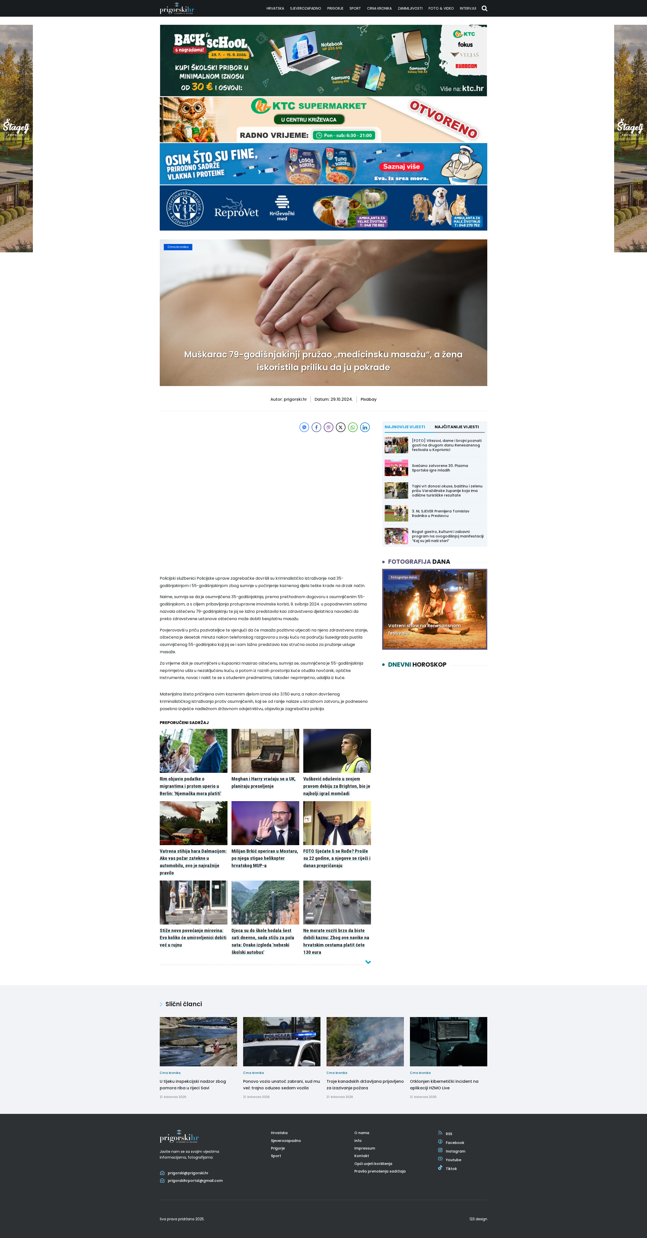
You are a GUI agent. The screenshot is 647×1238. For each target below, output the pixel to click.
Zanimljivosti (410, 8)
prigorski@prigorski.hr (188, 1173)
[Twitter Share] (340, 427)
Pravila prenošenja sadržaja (380, 1171)
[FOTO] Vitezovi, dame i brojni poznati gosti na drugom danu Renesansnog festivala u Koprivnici (446, 445)
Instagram (455, 1151)
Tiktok (451, 1168)
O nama (361, 1132)
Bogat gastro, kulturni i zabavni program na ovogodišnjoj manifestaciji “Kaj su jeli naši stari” (447, 536)
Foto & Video (441, 8)
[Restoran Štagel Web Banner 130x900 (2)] (16, 251)
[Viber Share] (328, 427)
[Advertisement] (265, 468)
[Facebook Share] (316, 427)
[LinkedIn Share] (365, 427)
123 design (478, 1219)
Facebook (455, 1142)
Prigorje (335, 8)
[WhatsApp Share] (353, 427)
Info (358, 1140)
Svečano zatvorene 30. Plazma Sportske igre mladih (440, 468)
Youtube (453, 1159)
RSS (449, 1133)
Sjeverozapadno (305, 8)
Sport (355, 8)
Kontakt (361, 1155)
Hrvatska (275, 8)
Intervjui (468, 8)
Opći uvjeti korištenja (373, 1163)
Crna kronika (379, 8)
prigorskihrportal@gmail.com (195, 1180)
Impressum (364, 1148)
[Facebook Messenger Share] (304, 427)
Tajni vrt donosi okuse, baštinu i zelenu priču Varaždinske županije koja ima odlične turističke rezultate (447, 491)
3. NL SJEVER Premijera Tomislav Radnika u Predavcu (440, 513)
